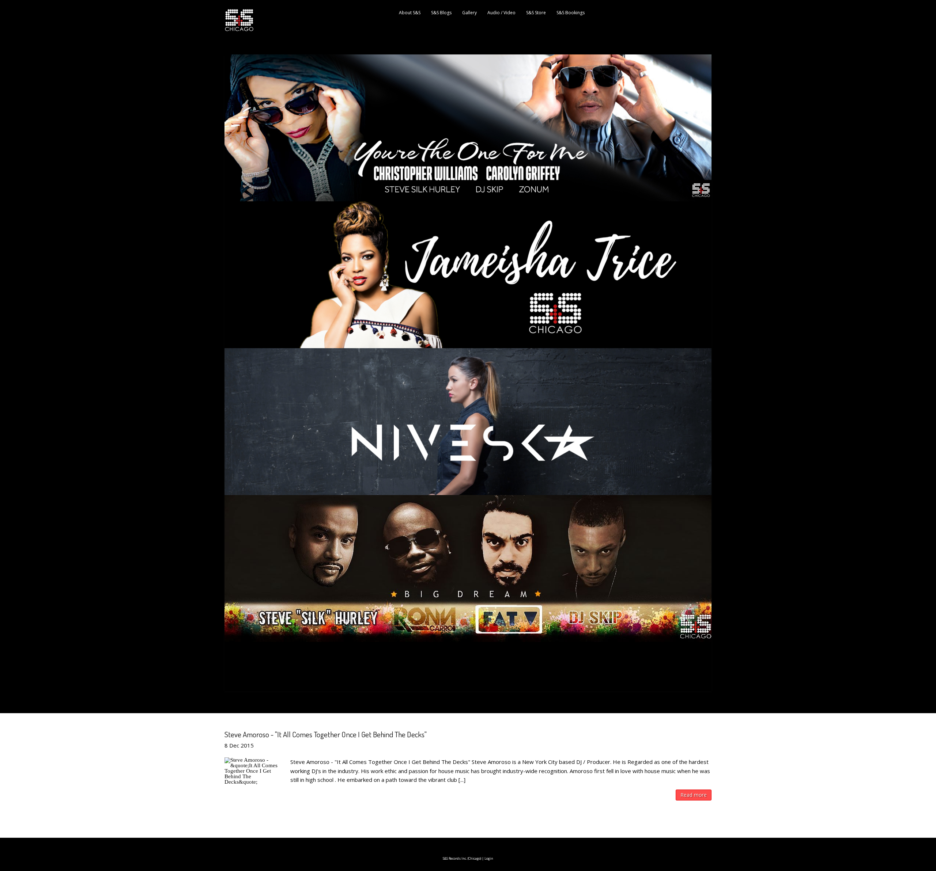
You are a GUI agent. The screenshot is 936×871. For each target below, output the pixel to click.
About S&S (409, 12)
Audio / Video (501, 12)
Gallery (469, 12)
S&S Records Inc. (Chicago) (462, 858)
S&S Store (536, 12)
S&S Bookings (570, 12)
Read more (693, 794)
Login (488, 858)
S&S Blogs (441, 12)
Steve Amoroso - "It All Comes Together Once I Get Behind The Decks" (325, 734)
